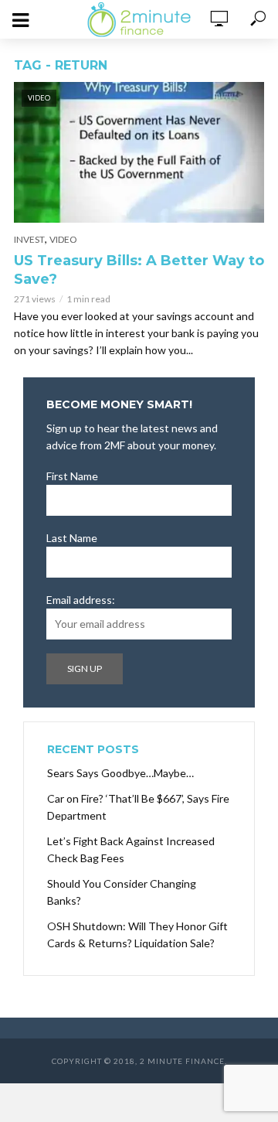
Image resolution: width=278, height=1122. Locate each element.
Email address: (80, 599)
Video (63, 239)
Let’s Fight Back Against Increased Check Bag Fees (131, 849)
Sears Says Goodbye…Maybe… (120, 772)
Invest (29, 239)
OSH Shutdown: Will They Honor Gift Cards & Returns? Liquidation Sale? (137, 934)
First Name (72, 476)
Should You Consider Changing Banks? (121, 892)
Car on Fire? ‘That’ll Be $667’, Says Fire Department (138, 807)
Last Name (71, 537)
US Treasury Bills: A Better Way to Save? (139, 270)
